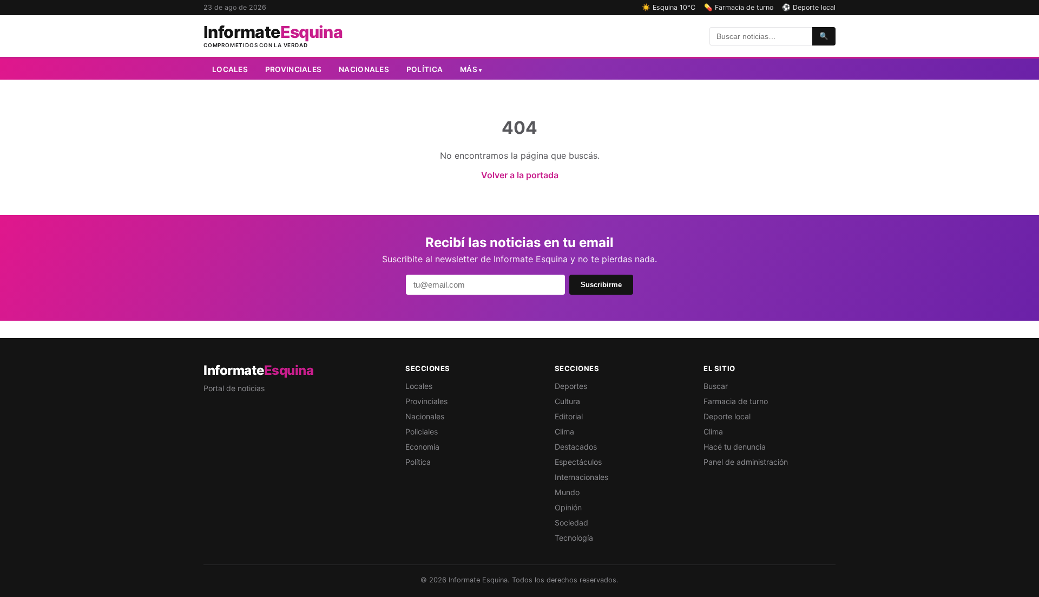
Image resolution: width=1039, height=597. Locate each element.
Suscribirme (601, 285)
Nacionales (364, 69)
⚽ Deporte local (809, 7)
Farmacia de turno (735, 401)
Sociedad (571, 522)
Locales (230, 69)
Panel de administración (745, 461)
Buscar (715, 386)
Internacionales (581, 477)
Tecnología (574, 537)
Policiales (421, 431)
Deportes (571, 386)
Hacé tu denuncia (734, 446)
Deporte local (727, 416)
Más (471, 69)
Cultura (567, 401)
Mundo (567, 492)
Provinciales (293, 69)
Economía (422, 446)
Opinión (568, 507)
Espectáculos (578, 461)
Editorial (569, 416)
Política (424, 69)
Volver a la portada (519, 175)
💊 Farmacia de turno (738, 7)
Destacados (576, 446)
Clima (564, 431)
